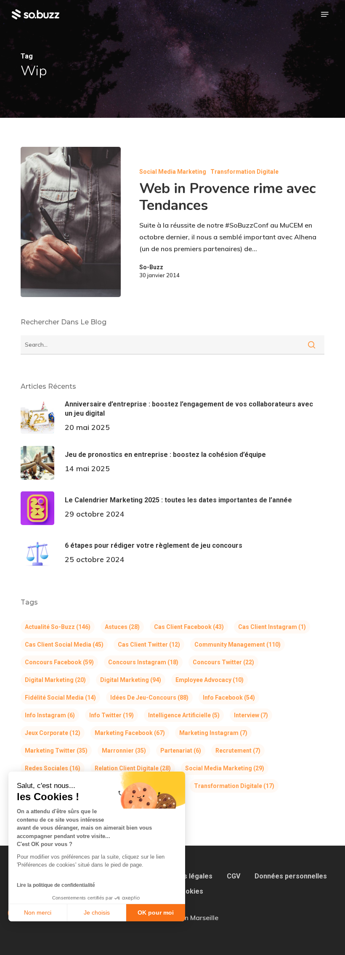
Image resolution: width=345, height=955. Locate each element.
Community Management (237, 644)
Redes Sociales (52, 768)
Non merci (37, 912)
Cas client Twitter (149, 644)
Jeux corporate (52, 733)
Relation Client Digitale (133, 768)
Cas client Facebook (189, 626)
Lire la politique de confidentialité (56, 885)
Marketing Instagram (213, 733)
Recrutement (237, 750)
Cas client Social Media (64, 644)
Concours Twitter (223, 662)
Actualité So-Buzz (57, 626)
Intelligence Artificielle (184, 715)
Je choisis (97, 912)
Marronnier (124, 750)
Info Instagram (50, 715)
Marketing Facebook (130, 733)
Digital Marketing (55, 679)
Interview (251, 715)
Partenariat (180, 750)
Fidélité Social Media (60, 697)
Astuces (122, 626)
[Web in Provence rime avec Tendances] (71, 222)
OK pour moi (156, 912)
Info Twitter (111, 715)
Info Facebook (229, 697)
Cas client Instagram (272, 626)
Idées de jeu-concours (149, 697)
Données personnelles (291, 876)
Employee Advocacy (209, 679)
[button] (324, 14)
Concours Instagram (143, 662)
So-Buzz (151, 267)
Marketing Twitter (56, 750)
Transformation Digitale (244, 171)
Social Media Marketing (172, 171)
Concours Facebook (59, 662)
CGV (233, 876)
